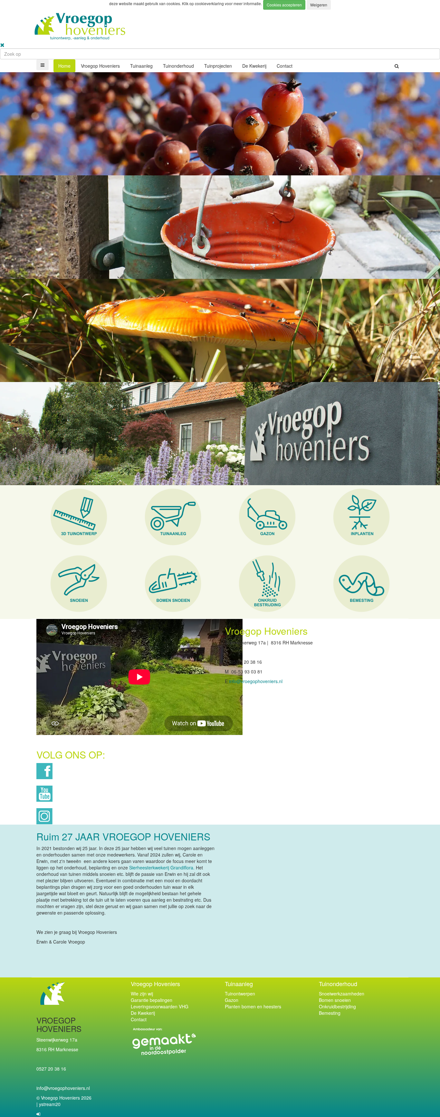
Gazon (231, 1000)
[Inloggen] (38, 1114)
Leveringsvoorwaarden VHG (159, 1006)
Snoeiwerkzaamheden (341, 993)
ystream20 (50, 1104)
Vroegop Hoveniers (100, 66)
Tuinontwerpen (240, 993)
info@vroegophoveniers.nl (255, 681)
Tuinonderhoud (178, 66)
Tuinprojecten (218, 66)
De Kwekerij (254, 66)
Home (64, 66)
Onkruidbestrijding (337, 1006)
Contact (284, 66)
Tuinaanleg (141, 66)
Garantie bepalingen (151, 1000)
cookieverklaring (210, 3)
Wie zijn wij (142, 993)
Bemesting (329, 1013)
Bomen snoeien (335, 1000)
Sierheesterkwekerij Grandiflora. (161, 867)
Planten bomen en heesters (253, 1006)
